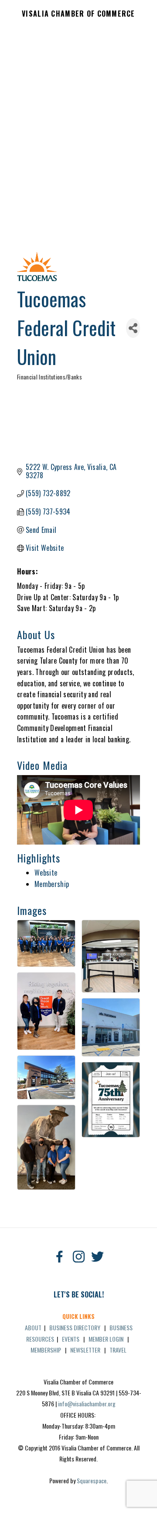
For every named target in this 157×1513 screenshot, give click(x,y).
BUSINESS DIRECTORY (74, 1327)
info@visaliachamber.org (87, 1403)
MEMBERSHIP (46, 1349)
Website (45, 872)
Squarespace (91, 1480)
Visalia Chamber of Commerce (78, 14)
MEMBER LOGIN (106, 1338)
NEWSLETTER (85, 1349)
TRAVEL (117, 1349)
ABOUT (33, 1327)
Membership (51, 884)
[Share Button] (133, 328)
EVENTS (70, 1338)
